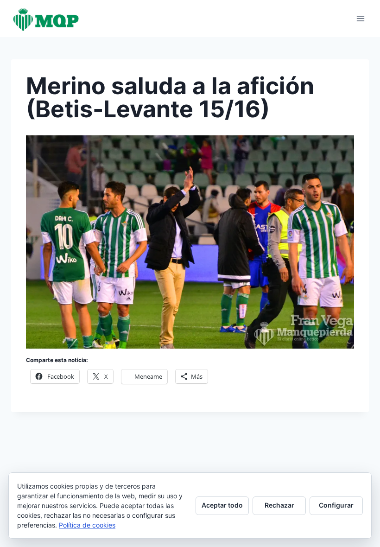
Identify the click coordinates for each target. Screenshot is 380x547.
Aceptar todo (222, 505)
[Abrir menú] (360, 18)
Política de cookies (87, 525)
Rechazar (279, 505)
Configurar (336, 505)
